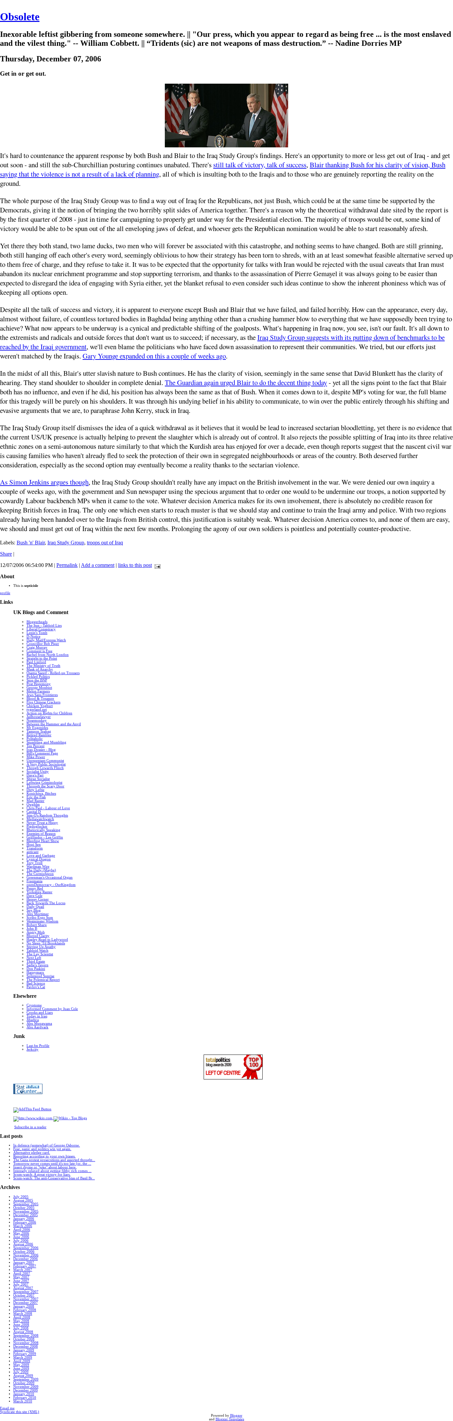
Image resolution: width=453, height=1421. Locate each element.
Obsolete (19, 17)
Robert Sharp (37, 925)
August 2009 (23, 1376)
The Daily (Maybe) (41, 870)
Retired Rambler (39, 735)
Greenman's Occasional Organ (50, 877)
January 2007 (23, 1262)
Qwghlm (33, 804)
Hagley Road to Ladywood (47, 939)
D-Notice (33, 636)
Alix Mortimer (38, 914)
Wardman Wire (38, 866)
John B (32, 928)
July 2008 (21, 1328)
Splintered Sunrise (40, 976)
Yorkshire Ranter (39, 892)
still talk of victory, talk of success (259, 164)
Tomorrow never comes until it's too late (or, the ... (52, 1163)
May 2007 (21, 1277)
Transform (35, 848)
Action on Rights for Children (49, 713)
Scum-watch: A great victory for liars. (42, 1174)
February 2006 (24, 1222)
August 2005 (23, 1200)
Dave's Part (35, 775)
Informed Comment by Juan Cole (52, 1009)
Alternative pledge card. (31, 1152)
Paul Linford (36, 662)
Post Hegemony (39, 684)
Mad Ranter (35, 801)
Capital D (34, 812)
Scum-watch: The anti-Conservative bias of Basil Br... (54, 1178)
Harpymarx (35, 972)
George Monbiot (39, 687)
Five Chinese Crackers (43, 702)
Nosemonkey (37, 720)
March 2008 (22, 1313)
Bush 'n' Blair (31, 542)
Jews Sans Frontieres (42, 695)
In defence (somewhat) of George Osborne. (46, 1145)
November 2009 (25, 1386)
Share (6, 554)
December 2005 (25, 1215)
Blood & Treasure (40, 698)
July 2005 (21, 1197)
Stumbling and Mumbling (46, 742)
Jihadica (33, 1020)
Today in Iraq (37, 1016)
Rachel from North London (48, 655)
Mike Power (36, 757)
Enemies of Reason (41, 833)
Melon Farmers (38, 691)
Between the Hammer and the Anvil (54, 724)
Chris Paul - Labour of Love (48, 808)
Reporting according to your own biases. (44, 1156)
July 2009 (21, 1372)
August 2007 (23, 1288)
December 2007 (25, 1302)
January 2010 (23, 1394)
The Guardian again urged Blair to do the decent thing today (246, 382)
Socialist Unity (38, 771)
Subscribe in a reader (30, 1127)
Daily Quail (35, 906)
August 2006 (23, 1244)
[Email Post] (156, 565)
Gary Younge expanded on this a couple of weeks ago (154, 355)
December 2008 (25, 1346)
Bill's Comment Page (42, 753)
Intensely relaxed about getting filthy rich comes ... (52, 1171)
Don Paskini (36, 969)
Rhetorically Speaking (43, 830)
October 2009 (23, 1383)
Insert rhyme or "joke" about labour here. (45, 1167)
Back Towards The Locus (46, 903)
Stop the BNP (37, 680)
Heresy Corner (38, 899)
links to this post (135, 565)
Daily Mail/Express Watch (46, 640)
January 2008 (23, 1306)
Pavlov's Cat (36, 987)
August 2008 (23, 1332)
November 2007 (25, 1299)
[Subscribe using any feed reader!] (32, 1109)
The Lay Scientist (40, 954)
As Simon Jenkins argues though (44, 482)
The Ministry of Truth (43, 666)
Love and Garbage (41, 855)
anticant (32, 852)
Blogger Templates (230, 1419)
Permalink (67, 565)
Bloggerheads (37, 622)
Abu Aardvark (37, 1027)
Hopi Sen (34, 844)
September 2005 (25, 1204)
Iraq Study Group (65, 542)
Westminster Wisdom (42, 921)
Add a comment (97, 565)
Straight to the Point (42, 658)
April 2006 (21, 1229)
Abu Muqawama (39, 1023)
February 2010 (24, 1397)
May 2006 (21, 1233)
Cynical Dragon (39, 859)
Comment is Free (39, 651)
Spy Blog (34, 910)
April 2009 (21, 1361)
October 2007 (23, 1295)
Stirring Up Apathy (41, 947)
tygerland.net (37, 709)
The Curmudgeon (40, 874)
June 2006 (21, 1237)
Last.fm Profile (38, 1046)
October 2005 (23, 1208)
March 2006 (22, 1226)
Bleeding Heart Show (43, 841)
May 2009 (21, 1365)
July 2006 (21, 1240)
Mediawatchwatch (40, 819)
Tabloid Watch (37, 950)
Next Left (34, 958)
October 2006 (23, 1251)
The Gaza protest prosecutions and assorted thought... (54, 1160)
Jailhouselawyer (39, 717)
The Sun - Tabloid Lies (44, 625)
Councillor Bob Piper (43, 644)
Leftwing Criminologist (44, 782)
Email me (7, 1408)
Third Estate (36, 961)
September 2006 (25, 1248)
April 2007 (21, 1273)
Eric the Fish (36, 797)
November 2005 (25, 1211)
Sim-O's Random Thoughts (47, 815)
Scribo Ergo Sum (40, 917)
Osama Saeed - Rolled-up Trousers (53, 673)
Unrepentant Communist (45, 760)
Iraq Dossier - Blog (41, 749)
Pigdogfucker (37, 826)
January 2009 (23, 1350)
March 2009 (22, 1357)
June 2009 (21, 1368)
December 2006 (25, 1259)
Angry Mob (36, 932)
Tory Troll (34, 863)
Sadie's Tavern (37, 965)
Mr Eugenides (37, 728)
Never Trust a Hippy (42, 823)
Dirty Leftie (35, 790)
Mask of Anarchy (40, 669)
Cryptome (34, 1005)
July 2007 (21, 1284)
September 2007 (25, 1292)
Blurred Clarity (38, 936)
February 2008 (24, 1310)
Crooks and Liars (40, 1012)
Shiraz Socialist (38, 779)
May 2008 (21, 1321)
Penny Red (35, 888)
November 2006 (25, 1255)
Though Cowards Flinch (45, 768)
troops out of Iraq (105, 542)
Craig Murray (37, 647)
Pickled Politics (38, 676)
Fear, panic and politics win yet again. (42, 1149)
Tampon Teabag (39, 731)
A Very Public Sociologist (46, 764)
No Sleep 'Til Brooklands (46, 943)
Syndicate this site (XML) (19, 1412)
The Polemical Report (43, 980)
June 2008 (21, 1324)
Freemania (34, 881)
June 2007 (21, 1281)
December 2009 (25, 1390)
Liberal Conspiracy (41, 629)
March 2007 (22, 1270)
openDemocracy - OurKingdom (51, 885)
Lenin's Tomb (37, 633)
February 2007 (24, 1266)
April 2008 (21, 1317)
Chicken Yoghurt (40, 706)
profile (5, 593)
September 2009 (25, 1379)
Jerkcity (32, 1049)
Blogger (236, 1415)
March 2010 (22, 1401)
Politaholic (35, 739)
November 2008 (25, 1343)
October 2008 (23, 1339)
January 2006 (23, 1219)
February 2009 (24, 1354)
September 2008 (25, 1335)
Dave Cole (34, 896)
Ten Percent (35, 746)
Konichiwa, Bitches (41, 793)
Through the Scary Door (45, 786)
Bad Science (36, 983)
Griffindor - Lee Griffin (45, 837)
